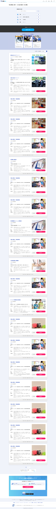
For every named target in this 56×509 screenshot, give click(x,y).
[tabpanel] (28, 42)
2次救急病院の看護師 (14, 260)
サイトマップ (21, 502)
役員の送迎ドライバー (14, 77)
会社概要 (32, 502)
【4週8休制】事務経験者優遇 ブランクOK (15, 225)
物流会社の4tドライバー (15, 55)
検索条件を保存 (28, 29)
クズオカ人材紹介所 (13, 100)
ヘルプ (29, 502)
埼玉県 (13, 2)
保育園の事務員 (13, 159)
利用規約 (14, 502)
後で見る (34, 111)
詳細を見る (40, 111)
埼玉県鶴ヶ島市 (18, 2)
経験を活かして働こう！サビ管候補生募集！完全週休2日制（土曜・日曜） (19, 304)
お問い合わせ (35, 502)
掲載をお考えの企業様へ (40, 502)
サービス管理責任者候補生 (15, 299)
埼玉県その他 (16, 2)
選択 (38, 14)
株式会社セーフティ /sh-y (14, 79)
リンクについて (17, 502)
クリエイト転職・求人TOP (11, 2)
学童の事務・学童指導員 (15, 98)
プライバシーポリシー (26, 502)
